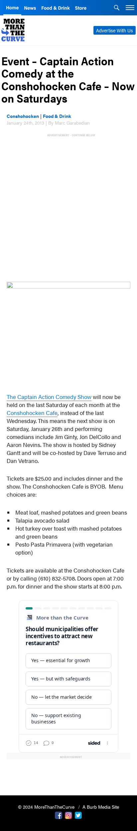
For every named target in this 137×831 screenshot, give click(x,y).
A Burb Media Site (100, 806)
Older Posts (68, 773)
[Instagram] (68, 814)
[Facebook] (58, 814)
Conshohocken (23, 116)
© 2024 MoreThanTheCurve (47, 806)
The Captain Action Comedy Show (49, 397)
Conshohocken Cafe (32, 413)
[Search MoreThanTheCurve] (116, 8)
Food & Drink (57, 116)
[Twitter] (78, 814)
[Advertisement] (68, 206)
